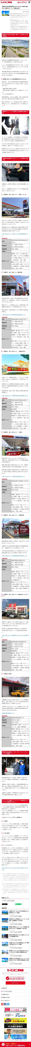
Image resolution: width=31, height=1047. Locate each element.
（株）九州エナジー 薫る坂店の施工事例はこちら (13, 314)
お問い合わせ (15, 983)
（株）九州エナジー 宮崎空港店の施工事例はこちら (14, 555)
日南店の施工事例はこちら (8, 713)
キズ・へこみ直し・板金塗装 (9, 900)
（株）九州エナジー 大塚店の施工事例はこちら (13, 476)
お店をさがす (5, 994)
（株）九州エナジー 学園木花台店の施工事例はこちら (15, 395)
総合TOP (4, 988)
